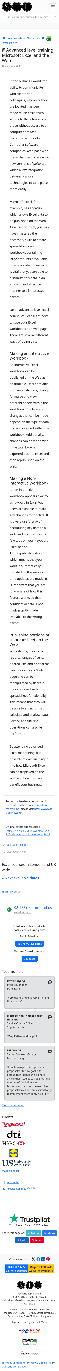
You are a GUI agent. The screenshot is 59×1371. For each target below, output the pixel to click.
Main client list (10, 1171)
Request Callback (41, 1267)
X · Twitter (33, 1233)
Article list (13, 1182)
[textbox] (29, 17)
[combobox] (29, 17)
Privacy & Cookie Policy (41, 1362)
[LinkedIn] (43, 1259)
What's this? (31, 1188)
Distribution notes (16, 851)
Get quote (30, 958)
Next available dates (22, 877)
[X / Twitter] (33, 1259)
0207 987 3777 (16, 1267)
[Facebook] (38, 1259)
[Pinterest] (48, 1259)
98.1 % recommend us (33, 907)
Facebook (49, 1233)
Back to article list (17, 844)
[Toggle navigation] (52, 6)
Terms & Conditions (13, 1362)
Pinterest (36, 1240)
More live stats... (22, 912)
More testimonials (13, 1105)
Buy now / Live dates (29, 944)
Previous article (16, 38)
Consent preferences (14, 1366)
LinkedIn (22, 1240)
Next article (33, 38)
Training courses (12, 891)
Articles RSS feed (16, 1188)
